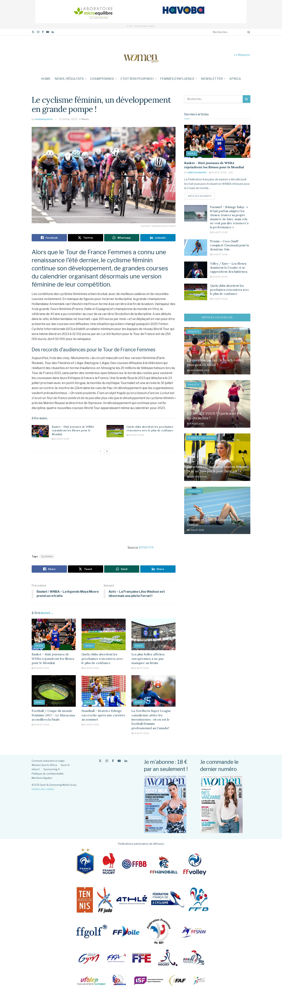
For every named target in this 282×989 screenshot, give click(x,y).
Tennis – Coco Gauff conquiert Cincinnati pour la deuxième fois (229, 245)
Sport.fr (65, 765)
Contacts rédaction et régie (48, 760)
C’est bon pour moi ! (137, 79)
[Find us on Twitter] (33, 32)
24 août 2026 (61, 438)
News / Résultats (69, 79)
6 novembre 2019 (199, 370)
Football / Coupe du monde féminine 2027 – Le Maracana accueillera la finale (53, 715)
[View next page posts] (107, 451)
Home (45, 79)
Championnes (102, 79)
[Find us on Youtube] (47, 32)
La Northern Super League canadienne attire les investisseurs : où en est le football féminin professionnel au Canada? (151, 719)
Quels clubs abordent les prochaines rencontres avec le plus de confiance (150, 428)
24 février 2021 (198, 476)
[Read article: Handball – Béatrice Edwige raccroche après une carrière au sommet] (104, 691)
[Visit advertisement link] (141, 11)
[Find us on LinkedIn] (53, 32)
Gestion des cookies (43, 789)
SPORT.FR (146, 547)
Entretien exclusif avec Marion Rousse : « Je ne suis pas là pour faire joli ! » (217, 469)
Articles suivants (201, 195)
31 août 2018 (196, 423)
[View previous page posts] (100, 451)
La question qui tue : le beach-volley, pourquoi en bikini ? (215, 362)
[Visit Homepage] (141, 54)
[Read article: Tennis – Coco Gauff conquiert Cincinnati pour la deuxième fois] (195, 247)
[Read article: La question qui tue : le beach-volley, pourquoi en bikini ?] (217, 351)
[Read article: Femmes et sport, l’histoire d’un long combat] (217, 510)
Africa (235, 79)
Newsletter (212, 79)
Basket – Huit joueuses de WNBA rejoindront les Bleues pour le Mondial (73, 430)
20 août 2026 (41, 724)
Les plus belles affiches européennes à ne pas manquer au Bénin (148, 658)
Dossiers (194, 491)
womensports (44, 119)
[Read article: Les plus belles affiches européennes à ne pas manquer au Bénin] (153, 634)
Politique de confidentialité (47, 773)
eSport (36, 769)
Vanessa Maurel (197, 172)
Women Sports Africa (44, 765)
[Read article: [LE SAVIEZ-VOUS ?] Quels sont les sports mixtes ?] (217, 404)
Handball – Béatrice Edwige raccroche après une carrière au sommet (103, 715)
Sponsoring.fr (52, 769)
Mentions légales (42, 777)
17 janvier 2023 (68, 119)
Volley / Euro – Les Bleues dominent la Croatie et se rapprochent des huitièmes (228, 267)
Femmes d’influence (177, 79)
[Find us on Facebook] (43, 32)
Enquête (194, 331)
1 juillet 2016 (196, 530)
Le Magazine (242, 54)
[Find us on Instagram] (38, 32)
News (85, 119)
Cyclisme (47, 556)
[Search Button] (248, 32)
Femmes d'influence (201, 438)
